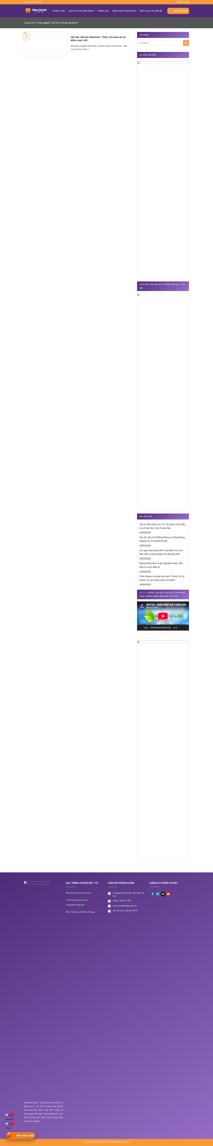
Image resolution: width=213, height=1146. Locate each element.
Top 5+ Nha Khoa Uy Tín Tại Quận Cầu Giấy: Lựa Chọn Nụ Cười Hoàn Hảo (162, 526)
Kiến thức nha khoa (124, 11)
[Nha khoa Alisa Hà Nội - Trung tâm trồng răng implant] (36, 11)
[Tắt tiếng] (180, 627)
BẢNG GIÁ (103, 11)
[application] (163, 616)
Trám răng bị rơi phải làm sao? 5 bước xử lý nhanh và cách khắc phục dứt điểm (161, 578)
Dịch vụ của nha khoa (81, 11)
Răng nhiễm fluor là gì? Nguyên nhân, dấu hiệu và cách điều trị (161, 565)
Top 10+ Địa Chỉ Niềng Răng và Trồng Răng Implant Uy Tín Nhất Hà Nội (162, 539)
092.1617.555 (180, 11)
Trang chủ (58, 11)
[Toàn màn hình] (185, 627)
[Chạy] (140, 627)
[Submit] (186, 43)
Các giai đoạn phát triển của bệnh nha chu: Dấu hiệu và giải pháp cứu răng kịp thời (161, 552)
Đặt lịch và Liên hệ (151, 11)
